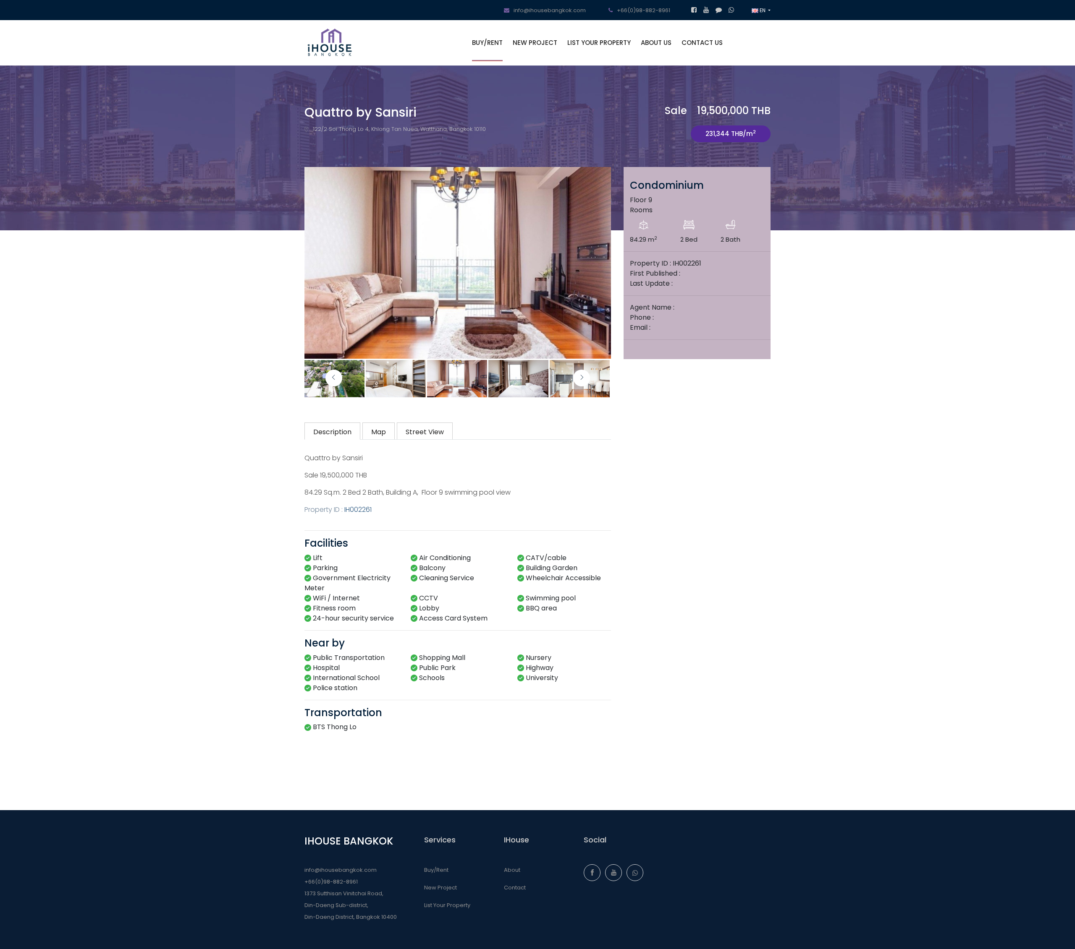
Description (332, 432)
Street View (425, 432)
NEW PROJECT (535, 42)
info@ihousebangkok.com (340, 870)
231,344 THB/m (730, 133)
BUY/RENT (487, 42)
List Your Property (447, 905)
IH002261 (358, 509)
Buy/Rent (436, 870)
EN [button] (762, 10)
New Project (440, 888)
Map (378, 432)
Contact (515, 888)
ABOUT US (656, 42)
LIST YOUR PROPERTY (599, 42)
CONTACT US (702, 42)
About (512, 870)
